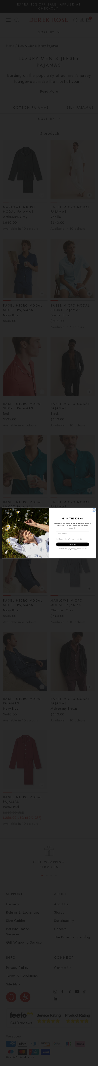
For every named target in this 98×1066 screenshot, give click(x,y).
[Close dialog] (93, 510)
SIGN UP (72, 545)
